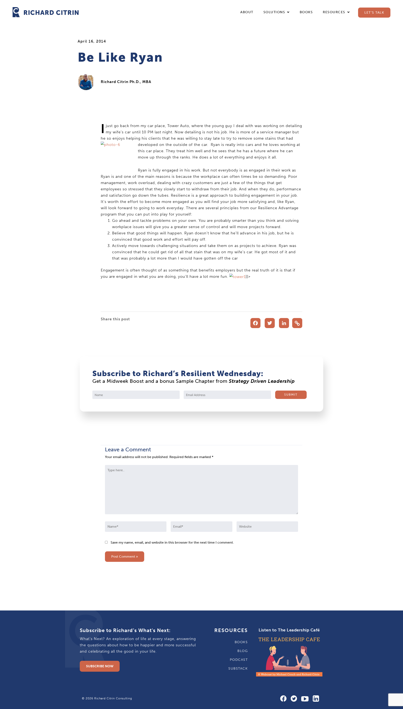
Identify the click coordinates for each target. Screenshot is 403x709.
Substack (238, 668)
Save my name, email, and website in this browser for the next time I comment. (172, 542)
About (246, 12)
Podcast (239, 660)
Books (306, 12)
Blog (242, 651)
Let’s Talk (374, 12)
